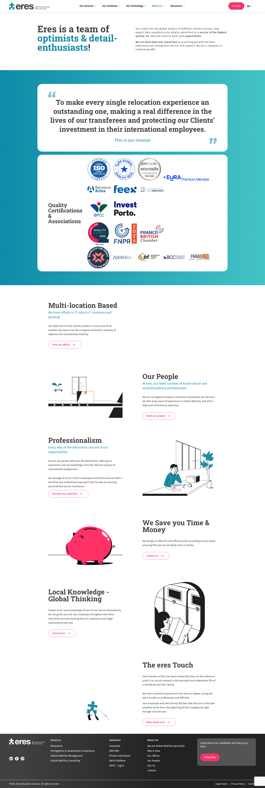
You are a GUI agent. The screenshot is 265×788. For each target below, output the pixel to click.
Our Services (87, 5)
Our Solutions (109, 5)
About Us (157, 5)
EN (248, 6)
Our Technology (134, 5)
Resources (176, 5)
